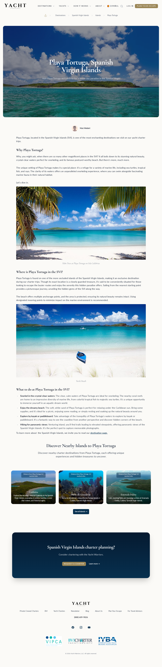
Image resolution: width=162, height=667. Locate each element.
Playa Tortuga (112, 15)
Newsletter (75, 611)
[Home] (45, 15)
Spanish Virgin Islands (80, 15)
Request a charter (74, 564)
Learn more (94, 564)
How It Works (81, 6)
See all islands (81, 512)
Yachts (62, 6)
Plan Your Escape (146, 6)
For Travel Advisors (135, 611)
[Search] (122, 6)
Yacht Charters (59, 611)
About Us (98, 611)
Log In (130, 6)
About (99, 6)
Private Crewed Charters (29, 611)
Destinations (45, 6)
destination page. (99, 433)
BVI (46, 611)
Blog (87, 611)
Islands (98, 15)
